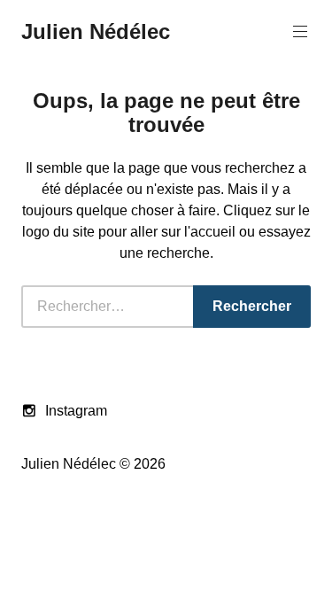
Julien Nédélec (95, 31)
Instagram (76, 410)
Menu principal (300, 32)
